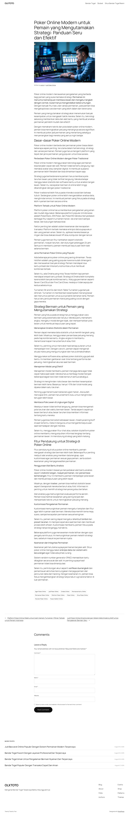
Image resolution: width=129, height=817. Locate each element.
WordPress (121, 811)
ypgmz (42, 85)
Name (36, 678)
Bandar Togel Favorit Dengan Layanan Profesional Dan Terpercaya (35, 753)
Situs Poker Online (82, 595)
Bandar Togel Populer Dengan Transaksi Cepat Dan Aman (31, 765)
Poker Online (70, 595)
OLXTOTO (9, 3)
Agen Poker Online (40, 591)
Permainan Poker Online (42, 595)
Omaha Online (65, 591)
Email (36, 686)
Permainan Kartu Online (79, 591)
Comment (37, 653)
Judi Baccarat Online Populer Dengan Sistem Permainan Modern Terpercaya (40, 747)
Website (36, 695)
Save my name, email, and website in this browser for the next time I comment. (59, 704)
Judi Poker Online (51, 85)
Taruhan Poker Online (41, 599)
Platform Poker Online (58, 595)
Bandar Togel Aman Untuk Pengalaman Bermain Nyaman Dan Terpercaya (38, 759)
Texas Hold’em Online (56, 599)
